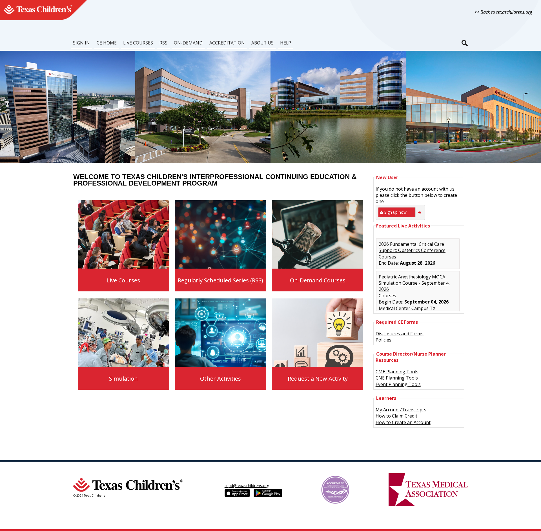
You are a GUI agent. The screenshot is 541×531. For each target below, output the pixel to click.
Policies (383, 340)
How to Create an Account (403, 422)
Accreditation (227, 43)
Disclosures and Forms (400, 334)
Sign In (81, 43)
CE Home (107, 43)
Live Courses (138, 43)
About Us (262, 43)
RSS (163, 43)
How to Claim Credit (396, 416)
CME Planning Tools (397, 372)
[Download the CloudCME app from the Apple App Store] (239, 493)
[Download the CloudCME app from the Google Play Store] (268, 493)
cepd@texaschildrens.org (247, 485)
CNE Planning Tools (397, 378)
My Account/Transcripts (401, 410)
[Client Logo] (46, 19)
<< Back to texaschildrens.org (503, 12)
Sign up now (395, 212)
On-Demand (188, 43)
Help (285, 43)
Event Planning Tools (398, 384)
